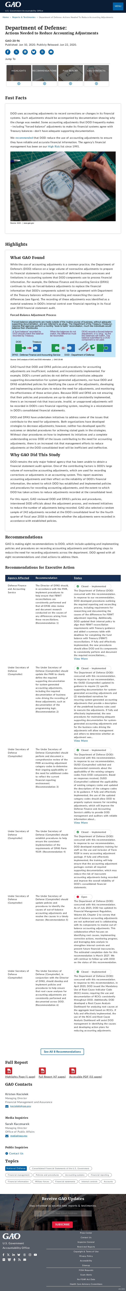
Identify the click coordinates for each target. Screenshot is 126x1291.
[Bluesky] (35, 52)
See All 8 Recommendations (62, 1051)
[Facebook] (9, 52)
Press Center (86, 1233)
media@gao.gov (18, 1136)
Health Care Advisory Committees (86, 1284)
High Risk (54, 146)
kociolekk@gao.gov (20, 1106)
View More (81, 659)
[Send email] (52, 52)
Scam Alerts (86, 1275)
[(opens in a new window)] (3, 1255)
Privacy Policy (86, 1256)
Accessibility (86, 1261)
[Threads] (44, 52)
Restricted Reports (86, 1247)
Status (78, 578)
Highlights (18, 71)
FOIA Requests (86, 1270)
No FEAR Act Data (86, 1279)
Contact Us (15, 1153)
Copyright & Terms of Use (86, 1252)
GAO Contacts (96, 71)
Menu (118, 6)
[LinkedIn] (26, 52)
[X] (18, 52)
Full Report (70, 71)
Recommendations (44, 71)
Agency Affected (18, 578)
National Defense (16, 1168)
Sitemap (86, 1265)
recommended (24, 138)
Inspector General (86, 1242)
